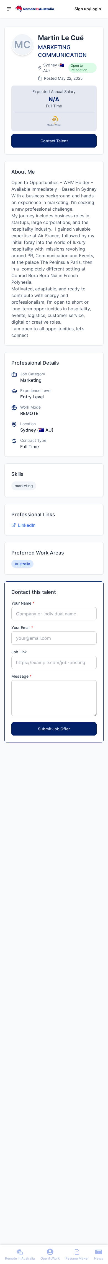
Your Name (22, 603)
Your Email (22, 627)
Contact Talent (54, 140)
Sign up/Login (87, 8)
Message (21, 676)
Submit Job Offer (54, 728)
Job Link (19, 651)
